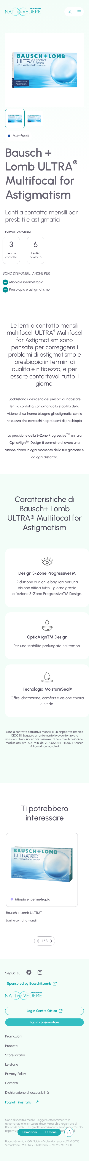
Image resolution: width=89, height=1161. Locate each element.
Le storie (51, 1132)
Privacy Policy (15, 1074)
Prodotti (11, 1046)
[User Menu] (69, 11)
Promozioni (29, 1132)
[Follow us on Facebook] (31, 972)
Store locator (15, 1055)
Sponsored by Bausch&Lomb (29, 983)
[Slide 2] (34, 118)
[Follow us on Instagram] (42, 972)
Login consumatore (44, 1022)
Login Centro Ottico (43, 1011)
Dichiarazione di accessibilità (27, 1092)
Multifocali (21, 136)
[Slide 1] (15, 118)
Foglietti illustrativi (19, 1102)
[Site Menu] (79, 11)
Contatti (11, 1083)
